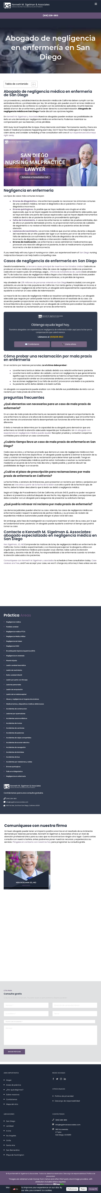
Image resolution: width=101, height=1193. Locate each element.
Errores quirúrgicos (23, 209)
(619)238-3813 (56, 337)
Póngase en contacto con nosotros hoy (32, 842)
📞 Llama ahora (69, 344)
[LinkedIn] (65, 1079)
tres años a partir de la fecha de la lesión (34, 484)
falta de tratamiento (24, 220)
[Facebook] (53, 1079)
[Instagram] (61, 1079)
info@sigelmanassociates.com (17, 802)
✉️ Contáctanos (32, 344)
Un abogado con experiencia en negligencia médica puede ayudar (47, 431)
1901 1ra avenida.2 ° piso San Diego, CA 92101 (63, 1132)
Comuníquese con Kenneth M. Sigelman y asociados (29, 560)
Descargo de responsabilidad (74, 1173)
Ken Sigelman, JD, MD (14, 544)
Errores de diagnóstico (25, 201)
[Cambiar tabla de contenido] (32, 84)
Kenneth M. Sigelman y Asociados (23, 116)
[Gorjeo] (57, 1079)
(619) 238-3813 (50, 15)
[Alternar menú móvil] (96, 4)
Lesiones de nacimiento (25, 231)
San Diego (84, 252)
